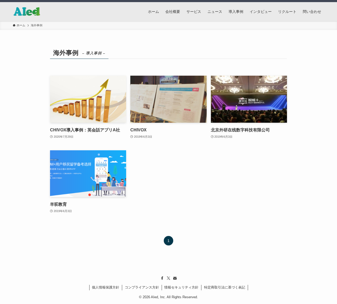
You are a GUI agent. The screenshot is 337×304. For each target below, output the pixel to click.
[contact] (174, 278)
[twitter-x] (168, 278)
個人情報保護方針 (105, 287)
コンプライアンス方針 (142, 287)
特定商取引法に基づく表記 (224, 287)
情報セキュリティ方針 (181, 287)
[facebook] (162, 278)
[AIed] (27, 11)
